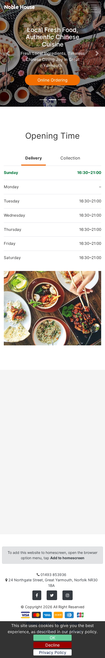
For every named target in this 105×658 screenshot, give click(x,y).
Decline (52, 645)
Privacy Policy (52, 652)
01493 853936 (53, 574)
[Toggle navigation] (94, 7)
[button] (8, 53)
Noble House (19, 7)
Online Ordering (52, 80)
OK (52, 637)
